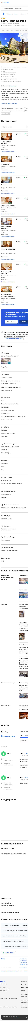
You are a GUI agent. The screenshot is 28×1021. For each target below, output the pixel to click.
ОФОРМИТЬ (11, 321)
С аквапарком (23, 960)
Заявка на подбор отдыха (14, 338)
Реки (21, 971)
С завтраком (23, 958)
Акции (23, 990)
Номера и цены (9, 30)
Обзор (2, 30)
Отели (3, 958)
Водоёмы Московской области (10, 971)
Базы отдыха (23, 967)
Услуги (16, 30)
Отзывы (21, 30)
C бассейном (23, 962)
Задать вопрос (9, 952)
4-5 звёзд (22, 964)
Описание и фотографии (7, 151)
